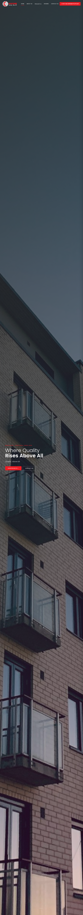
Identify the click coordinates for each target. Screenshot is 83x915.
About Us (29, 3)
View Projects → (13, 468)
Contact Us (55, 3)
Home (22, 3)
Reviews (46, 3)
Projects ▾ (38, 4)
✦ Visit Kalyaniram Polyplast (70, 3)
